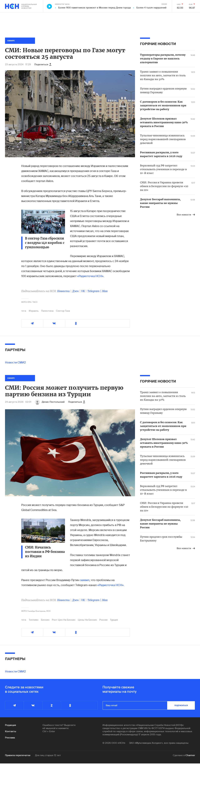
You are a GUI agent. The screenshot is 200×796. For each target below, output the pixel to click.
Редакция (10, 725)
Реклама (10, 737)
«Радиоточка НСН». (110, 585)
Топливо (33, 619)
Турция (114, 619)
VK (83, 291)
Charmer (190, 755)
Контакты (10, 731)
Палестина (47, 310)
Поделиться (41, 64)
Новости (63, 291)
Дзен (75, 291)
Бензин (45, 619)
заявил (85, 580)
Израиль (34, 310)
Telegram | (94, 291)
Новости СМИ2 (15, 362)
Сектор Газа (63, 310)
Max (105, 291)
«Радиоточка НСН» (90, 276)
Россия (103, 619)
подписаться (181, 705)
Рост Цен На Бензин (63, 619)
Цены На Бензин (87, 619)
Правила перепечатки (17, 755)
